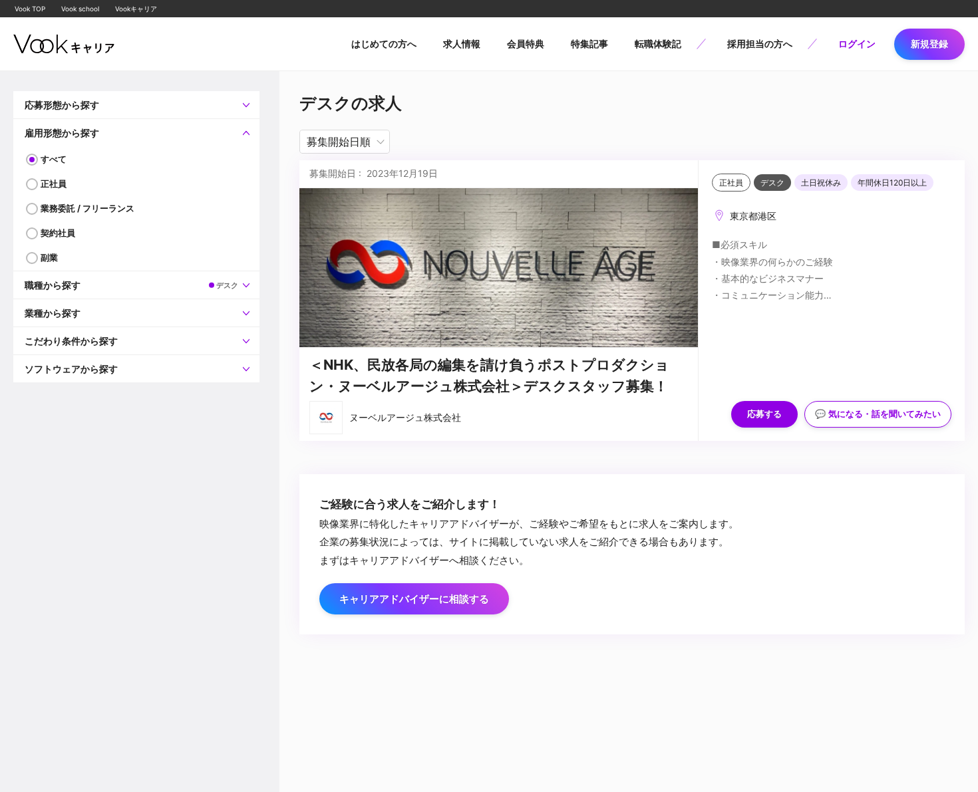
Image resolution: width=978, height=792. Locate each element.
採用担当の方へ (759, 43)
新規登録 (929, 43)
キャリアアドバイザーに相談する (414, 599)
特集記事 (589, 43)
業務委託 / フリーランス (87, 208)
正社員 (54, 183)
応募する (764, 414)
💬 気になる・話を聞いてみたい (878, 414)
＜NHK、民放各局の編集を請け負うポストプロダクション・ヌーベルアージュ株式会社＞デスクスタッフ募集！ (489, 375)
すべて (54, 159)
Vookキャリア (136, 9)
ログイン (857, 43)
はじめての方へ (383, 43)
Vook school (80, 9)
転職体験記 (658, 43)
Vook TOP (30, 9)
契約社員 (58, 232)
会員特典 (525, 43)
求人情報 (461, 43)
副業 (49, 257)
